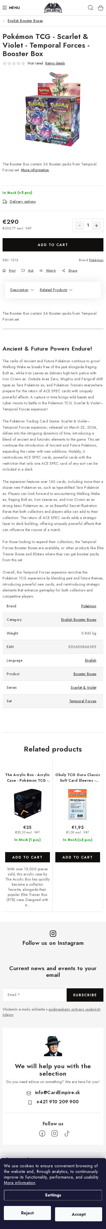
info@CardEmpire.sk (57, 1092)
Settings (53, 1195)
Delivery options (23, 201)
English (90, 660)
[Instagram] (54, 1133)
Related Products (53, 289)
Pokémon (96, 260)
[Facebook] (42, 1133)
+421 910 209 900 (57, 1101)
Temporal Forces (82, 701)
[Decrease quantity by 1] (79, 225)
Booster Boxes (85, 673)
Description (19, 289)
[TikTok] (67, 1133)
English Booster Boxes (78, 619)
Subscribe (85, 995)
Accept (79, 1214)
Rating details (55, 63)
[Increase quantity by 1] (96, 225)
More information (19, 1183)
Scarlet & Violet (83, 687)
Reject (27, 1213)
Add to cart (53, 244)
